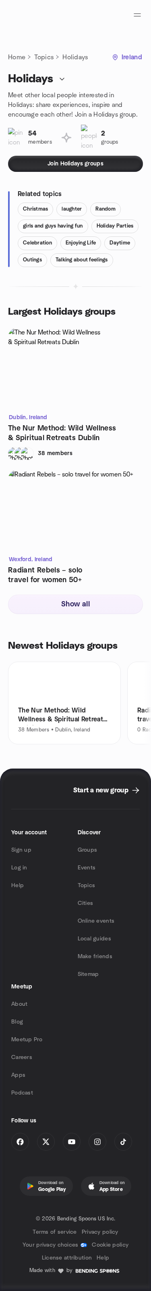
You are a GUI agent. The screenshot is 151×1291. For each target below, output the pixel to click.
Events (87, 868)
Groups (87, 850)
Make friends (95, 956)
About (19, 1004)
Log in (19, 868)
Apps (18, 1075)
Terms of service (55, 1232)
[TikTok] (123, 1142)
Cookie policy (110, 1245)
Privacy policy (100, 1232)
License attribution (67, 1258)
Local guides (94, 939)
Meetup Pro (26, 1039)
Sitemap (88, 974)
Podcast (22, 1093)
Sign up (21, 850)
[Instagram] (97, 1142)
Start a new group (100, 790)
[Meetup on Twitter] (46, 1142)
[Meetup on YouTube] (72, 1142)
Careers (21, 1057)
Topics (44, 57)
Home (16, 57)
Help (17, 885)
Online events (96, 921)
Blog (17, 1022)
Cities (85, 903)
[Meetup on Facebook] (20, 1142)
